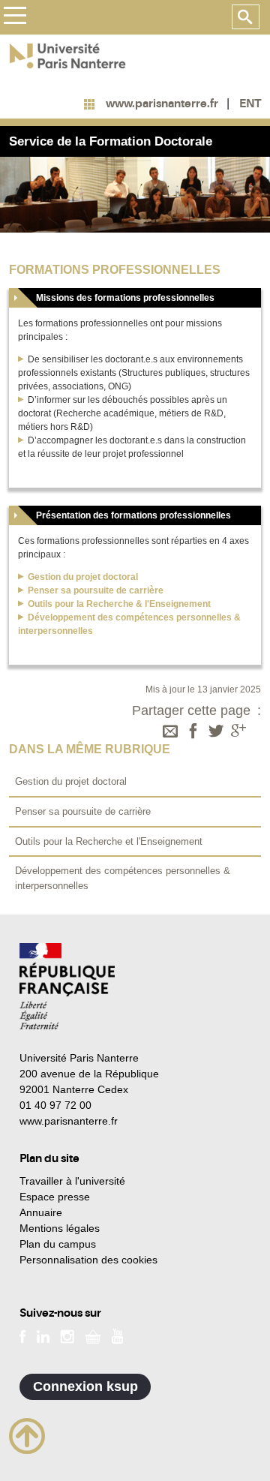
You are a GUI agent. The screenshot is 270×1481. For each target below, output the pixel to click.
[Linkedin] (43, 1335)
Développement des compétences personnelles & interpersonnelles (122, 878)
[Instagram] (67, 1335)
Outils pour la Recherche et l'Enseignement (108, 841)
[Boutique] (93, 1335)
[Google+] (238, 732)
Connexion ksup (85, 1386)
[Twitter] (216, 732)
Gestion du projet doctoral (83, 577)
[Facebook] (193, 732)
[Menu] (14, 18)
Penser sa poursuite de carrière (83, 811)
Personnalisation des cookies (89, 1260)
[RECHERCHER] (246, 17)
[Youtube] (117, 1335)
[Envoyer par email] (170, 732)
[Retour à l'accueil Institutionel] (67, 986)
